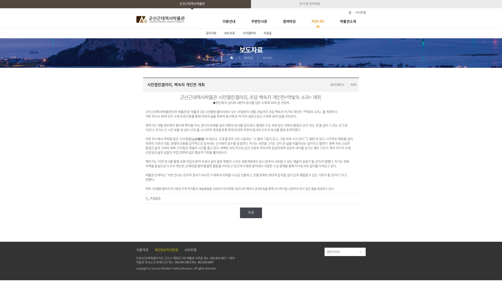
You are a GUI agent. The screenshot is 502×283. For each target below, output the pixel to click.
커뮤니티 (317, 21)
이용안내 (229, 21)
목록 (251, 212)
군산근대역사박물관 (192, 3)
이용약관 (142, 249)
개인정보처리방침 (166, 249)
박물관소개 (348, 21)
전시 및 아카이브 (309, 3)
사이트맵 (360, 12)
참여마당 (289, 21)
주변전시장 (259, 21)
